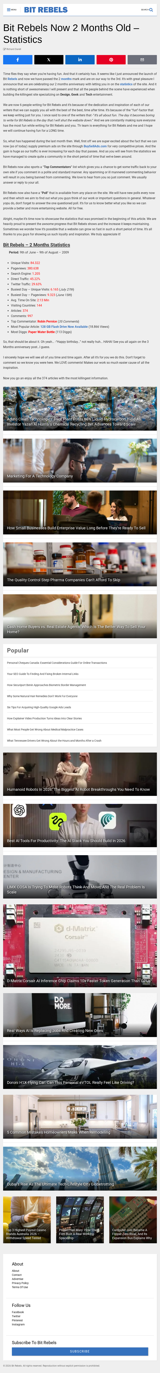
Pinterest (17, 1320)
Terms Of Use (20, 1287)
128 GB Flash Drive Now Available (64, 327)
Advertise (17, 1279)
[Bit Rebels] (44, 13)
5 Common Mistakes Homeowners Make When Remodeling (58, 1132)
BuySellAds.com (95, 146)
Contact (17, 1274)
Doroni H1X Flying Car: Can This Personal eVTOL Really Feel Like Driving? (70, 1082)
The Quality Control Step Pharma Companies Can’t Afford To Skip (63, 580)
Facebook (18, 1312)
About (15, 1270)
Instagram (18, 1324)
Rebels (12, 79)
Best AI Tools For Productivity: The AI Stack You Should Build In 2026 (66, 840)
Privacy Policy (20, 1283)
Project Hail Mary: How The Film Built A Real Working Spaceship (78, 1234)
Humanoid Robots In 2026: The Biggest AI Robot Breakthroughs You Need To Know (78, 789)
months (66, 79)
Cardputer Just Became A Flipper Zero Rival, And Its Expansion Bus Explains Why (132, 1234)
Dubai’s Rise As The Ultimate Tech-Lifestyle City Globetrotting (60, 1184)
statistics (126, 84)
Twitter (16, 1316)
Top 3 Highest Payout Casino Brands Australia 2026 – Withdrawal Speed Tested (26, 1234)
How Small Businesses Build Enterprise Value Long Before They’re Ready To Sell (76, 528)
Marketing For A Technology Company (40, 476)
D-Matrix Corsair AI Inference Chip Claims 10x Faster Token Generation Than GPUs (79, 980)
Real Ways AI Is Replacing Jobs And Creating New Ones (55, 1030)
